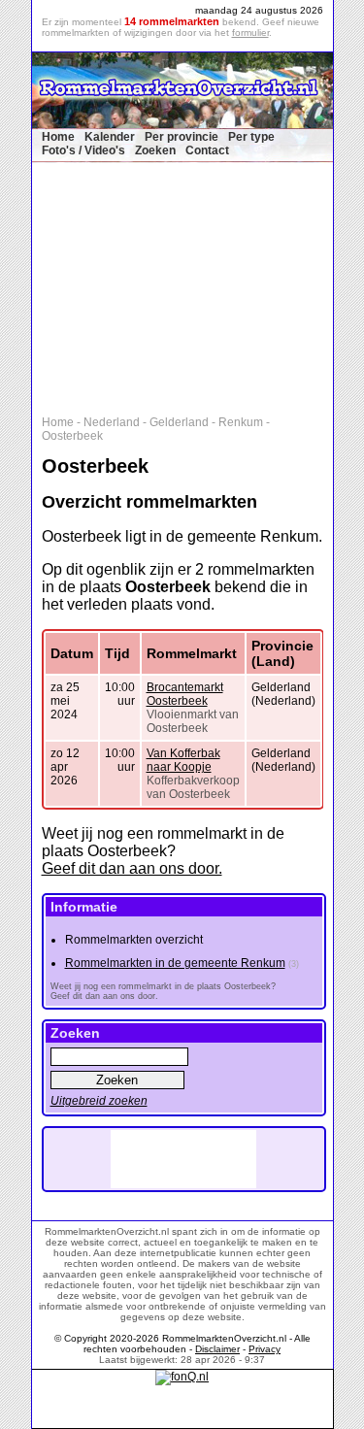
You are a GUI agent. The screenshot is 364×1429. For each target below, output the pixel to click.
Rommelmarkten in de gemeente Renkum (175, 963)
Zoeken (155, 150)
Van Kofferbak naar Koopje (183, 760)
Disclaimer (217, 1349)
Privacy (264, 1349)
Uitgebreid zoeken (99, 1101)
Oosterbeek (72, 436)
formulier (250, 32)
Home (58, 137)
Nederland (111, 422)
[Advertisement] (192, 284)
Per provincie (181, 137)
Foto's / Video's (83, 150)
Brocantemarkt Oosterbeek (185, 694)
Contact (207, 150)
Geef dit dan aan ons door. (132, 868)
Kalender (109, 137)
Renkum (240, 422)
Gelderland (179, 422)
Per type (251, 137)
